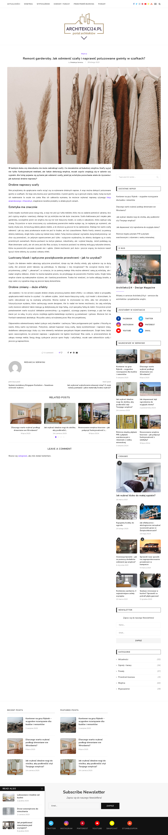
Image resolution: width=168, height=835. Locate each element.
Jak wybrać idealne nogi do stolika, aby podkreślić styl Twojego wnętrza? (125, 403)
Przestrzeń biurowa (84, 4)
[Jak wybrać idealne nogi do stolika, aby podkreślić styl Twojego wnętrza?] (60, 413)
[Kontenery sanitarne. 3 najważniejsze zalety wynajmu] (126, 581)
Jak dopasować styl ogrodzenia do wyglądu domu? (138, 227)
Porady (102, 4)
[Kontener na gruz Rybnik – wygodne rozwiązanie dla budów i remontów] (126, 356)
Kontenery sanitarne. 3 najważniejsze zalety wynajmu (126, 593)
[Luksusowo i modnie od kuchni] (8, 797)
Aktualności (13, 4)
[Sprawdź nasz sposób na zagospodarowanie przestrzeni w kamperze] (150, 547)
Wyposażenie (43, 4)
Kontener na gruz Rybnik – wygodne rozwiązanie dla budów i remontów (126, 370)
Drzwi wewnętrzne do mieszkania (27, 810)
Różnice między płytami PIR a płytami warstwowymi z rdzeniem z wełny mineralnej (126, 437)
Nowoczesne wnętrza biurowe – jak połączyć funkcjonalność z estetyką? (150, 436)
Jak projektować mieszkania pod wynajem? (24, 825)
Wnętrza (28, 4)
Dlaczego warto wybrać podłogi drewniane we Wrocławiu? (25, 429)
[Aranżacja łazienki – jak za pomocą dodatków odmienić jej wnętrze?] (126, 547)
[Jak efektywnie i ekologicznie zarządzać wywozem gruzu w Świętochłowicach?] (150, 512)
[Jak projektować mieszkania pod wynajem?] (8, 825)
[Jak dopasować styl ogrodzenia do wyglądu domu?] (150, 389)
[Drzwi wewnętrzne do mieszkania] (8, 811)
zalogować (22, 456)
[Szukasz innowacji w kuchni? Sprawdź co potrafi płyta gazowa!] (150, 581)
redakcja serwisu (76, 62)
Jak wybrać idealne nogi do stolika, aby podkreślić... (60, 429)
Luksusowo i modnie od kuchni (28, 796)
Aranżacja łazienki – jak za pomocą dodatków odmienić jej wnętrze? (126, 559)
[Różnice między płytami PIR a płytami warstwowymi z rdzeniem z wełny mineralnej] (126, 422)
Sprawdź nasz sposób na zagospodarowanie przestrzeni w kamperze (150, 561)
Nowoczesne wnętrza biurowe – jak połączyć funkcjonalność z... (94, 429)
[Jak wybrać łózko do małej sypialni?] (138, 477)
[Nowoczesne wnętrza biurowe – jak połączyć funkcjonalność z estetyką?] (94, 413)
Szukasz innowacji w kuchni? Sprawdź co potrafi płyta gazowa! (149, 593)
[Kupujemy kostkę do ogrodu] (126, 512)
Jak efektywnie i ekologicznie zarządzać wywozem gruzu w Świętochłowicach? (150, 527)
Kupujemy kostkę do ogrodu (125, 524)
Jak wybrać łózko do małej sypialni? (136, 495)
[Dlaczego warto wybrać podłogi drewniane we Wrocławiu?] (25, 413)
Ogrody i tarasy (62, 4)
